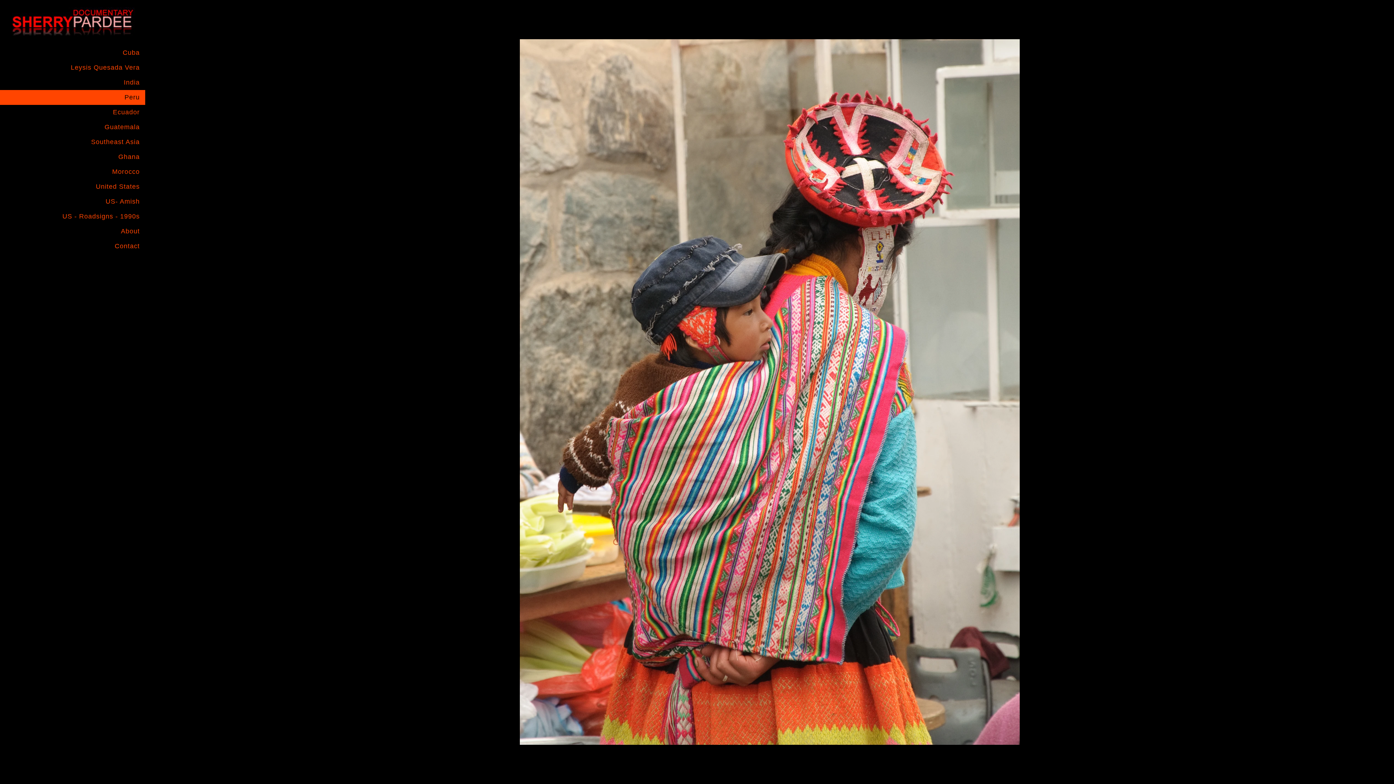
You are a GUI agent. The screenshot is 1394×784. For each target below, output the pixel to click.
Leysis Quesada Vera (105, 67)
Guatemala (122, 127)
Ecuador (126, 112)
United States (118, 186)
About (130, 231)
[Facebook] (103, 265)
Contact (127, 246)
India (132, 82)
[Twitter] (132, 265)
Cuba (131, 52)
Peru (132, 97)
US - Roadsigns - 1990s (101, 216)
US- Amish (123, 201)
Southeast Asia (115, 142)
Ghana (129, 156)
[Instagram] (117, 265)
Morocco (126, 171)
